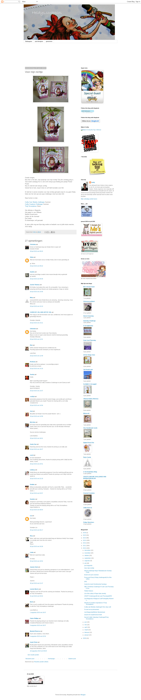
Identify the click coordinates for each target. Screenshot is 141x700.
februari (86, 632)
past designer (39, 41)
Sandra (32, 272)
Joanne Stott (34, 567)
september (87, 558)
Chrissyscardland (89, 301)
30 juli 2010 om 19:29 (36, 546)
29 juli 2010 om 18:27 (36, 449)
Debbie (32, 484)
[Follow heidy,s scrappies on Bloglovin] (87, 112)
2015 (84, 535)
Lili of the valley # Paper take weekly (95, 593)
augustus (87, 560)
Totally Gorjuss (88, 591)
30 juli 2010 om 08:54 (36, 510)
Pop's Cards (87, 457)
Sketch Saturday (88, 316)
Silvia (31, 257)
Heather (32, 499)
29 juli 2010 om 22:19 (36, 478)
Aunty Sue (33, 444)
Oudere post (72, 658)
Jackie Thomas (35, 284)
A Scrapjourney (88, 325)
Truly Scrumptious (31, 206)
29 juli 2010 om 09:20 (36, 251)
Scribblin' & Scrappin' (90, 384)
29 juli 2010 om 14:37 (36, 390)
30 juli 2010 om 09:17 (36, 530)
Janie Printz (33, 642)
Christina (33, 244)
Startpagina (28, 41)
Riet (31, 345)
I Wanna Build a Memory (90, 399)
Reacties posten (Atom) (41, 662)
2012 (84, 543)
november (87, 553)
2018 (84, 532)
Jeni (31, 411)
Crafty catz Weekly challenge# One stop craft (97, 607)
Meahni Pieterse (35, 631)
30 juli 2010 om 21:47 (36, 583)
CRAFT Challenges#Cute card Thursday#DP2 (98, 596)
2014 (84, 538)
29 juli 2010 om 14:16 (36, 368)
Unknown (33, 328)
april (85, 627)
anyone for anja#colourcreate (93, 614)
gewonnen (49, 41)
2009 (84, 638)
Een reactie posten (33, 655)
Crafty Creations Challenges (34, 204)
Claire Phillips (34, 618)
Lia (31, 515)
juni (85, 622)
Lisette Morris (34, 589)
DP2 (85, 581)
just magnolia (88, 565)
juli (85, 563)
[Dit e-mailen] (46, 232)
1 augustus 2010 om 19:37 (38, 612)
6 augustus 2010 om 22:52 (38, 636)
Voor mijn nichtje (89, 568)
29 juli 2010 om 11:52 (36, 339)
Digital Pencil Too (88, 442)
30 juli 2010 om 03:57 (36, 493)
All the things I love (89, 355)
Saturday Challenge (89, 321)
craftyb (32, 396)
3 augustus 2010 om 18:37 (38, 625)
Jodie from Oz (87, 507)
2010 (84, 548)
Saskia (32, 374)
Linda (31, 552)
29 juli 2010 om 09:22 (36, 266)
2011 (84, 545)
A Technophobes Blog (90, 472)
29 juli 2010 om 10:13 (36, 306)
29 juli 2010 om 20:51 (36, 464)
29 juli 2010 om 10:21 (36, 323)
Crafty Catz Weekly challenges (35, 202)
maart (86, 630)
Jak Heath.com (88, 369)
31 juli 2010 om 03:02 (36, 596)
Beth (31, 602)
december (87, 550)
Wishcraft (86, 413)
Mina (31, 297)
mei (85, 624)
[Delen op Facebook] (52, 232)
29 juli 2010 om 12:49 (36, 356)
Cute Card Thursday (89, 340)
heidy (93, 182)
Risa (31, 536)
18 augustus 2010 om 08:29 (38, 651)
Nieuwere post (30, 658)
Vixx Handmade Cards (90, 428)
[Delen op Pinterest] (54, 232)
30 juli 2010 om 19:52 (36, 561)
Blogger (83, 694)
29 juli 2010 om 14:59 (36, 416)
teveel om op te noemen (91, 575)
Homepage (51, 658)
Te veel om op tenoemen (91, 609)
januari (86, 635)
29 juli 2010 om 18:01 (36, 438)
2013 (84, 540)
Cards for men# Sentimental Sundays (95, 584)
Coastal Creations (89, 493)
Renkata (32, 362)
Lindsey (32, 470)
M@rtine (32, 422)
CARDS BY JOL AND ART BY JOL (40, 312)
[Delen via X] (50, 232)
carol (31, 455)
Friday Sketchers (88, 522)
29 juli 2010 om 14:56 (36, 405)
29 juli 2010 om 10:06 (36, 291)
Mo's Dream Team (89, 287)
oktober (86, 555)
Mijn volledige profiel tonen (89, 199)
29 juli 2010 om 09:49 (36, 279)
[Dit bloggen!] (48, 232)
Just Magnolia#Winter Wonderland (94, 612)
